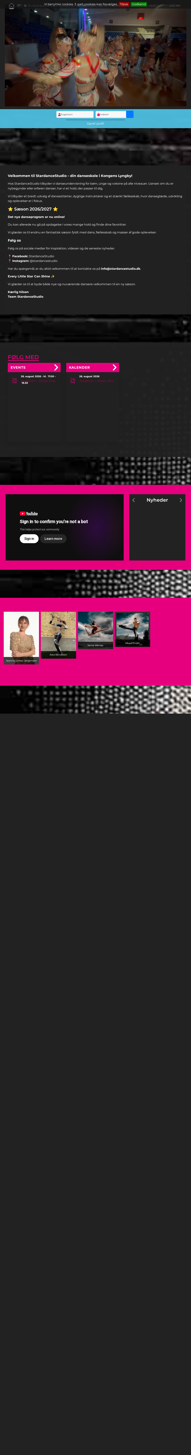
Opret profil (95, 123)
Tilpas (124, 4)
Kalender (79, 367)
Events (18, 367)
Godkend (139, 4)
